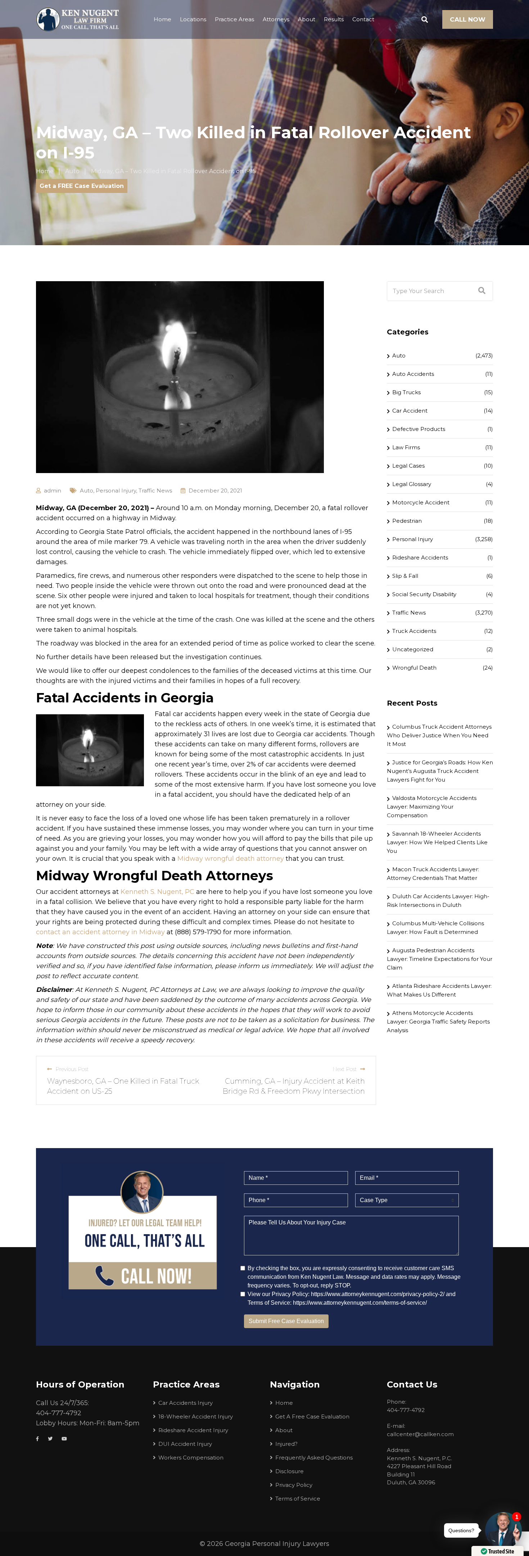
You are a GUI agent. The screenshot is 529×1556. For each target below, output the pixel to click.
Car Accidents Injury (185, 1402)
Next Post (345, 1069)
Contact (363, 19)
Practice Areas (234, 19)
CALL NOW (467, 19)
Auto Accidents (413, 373)
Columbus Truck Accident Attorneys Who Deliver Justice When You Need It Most (439, 735)
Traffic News (155, 490)
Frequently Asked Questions (314, 1457)
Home (162, 19)
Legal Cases (408, 465)
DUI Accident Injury (185, 1443)
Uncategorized (412, 649)
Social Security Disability (424, 594)
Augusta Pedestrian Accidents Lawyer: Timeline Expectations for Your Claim (439, 959)
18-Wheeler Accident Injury (195, 1416)
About (306, 19)
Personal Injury (116, 490)
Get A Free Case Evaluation (312, 1416)
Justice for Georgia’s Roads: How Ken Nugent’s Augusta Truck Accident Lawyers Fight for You (440, 771)
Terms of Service (297, 1498)
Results (334, 19)
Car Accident (410, 410)
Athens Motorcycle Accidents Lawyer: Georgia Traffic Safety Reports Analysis (438, 1021)
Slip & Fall (405, 575)
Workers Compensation (190, 1457)
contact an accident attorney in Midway (100, 932)
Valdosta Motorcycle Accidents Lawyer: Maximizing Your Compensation (431, 807)
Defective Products (418, 429)
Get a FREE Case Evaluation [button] (82, 186)
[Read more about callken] (77, 19)
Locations (193, 19)
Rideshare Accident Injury (193, 1430)
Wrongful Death (414, 667)
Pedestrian (407, 520)
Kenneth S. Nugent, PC (157, 892)
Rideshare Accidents (420, 557)
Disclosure (289, 1471)
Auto (86, 490)
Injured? (286, 1443)
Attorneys (276, 19)
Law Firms (406, 447)
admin (52, 490)
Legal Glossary (411, 484)
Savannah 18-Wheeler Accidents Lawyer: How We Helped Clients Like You (437, 842)
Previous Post (72, 1069)
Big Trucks (406, 392)
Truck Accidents (414, 631)
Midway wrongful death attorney (230, 859)
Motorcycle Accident (420, 502)
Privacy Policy (293, 1484)
